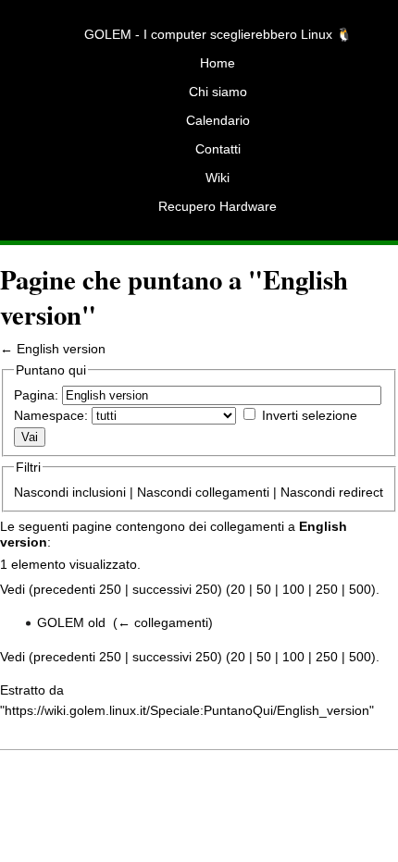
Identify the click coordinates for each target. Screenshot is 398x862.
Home (217, 62)
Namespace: (51, 415)
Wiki (217, 177)
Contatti (218, 149)
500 (360, 589)
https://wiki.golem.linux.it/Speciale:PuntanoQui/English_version (187, 710)
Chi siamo (218, 91)
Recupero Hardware (217, 206)
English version (61, 348)
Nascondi (41, 492)
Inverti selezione (309, 415)
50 (263, 589)
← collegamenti (163, 622)
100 (293, 589)
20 (237, 589)
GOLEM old (71, 622)
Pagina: (36, 395)
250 (327, 589)
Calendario (218, 120)
